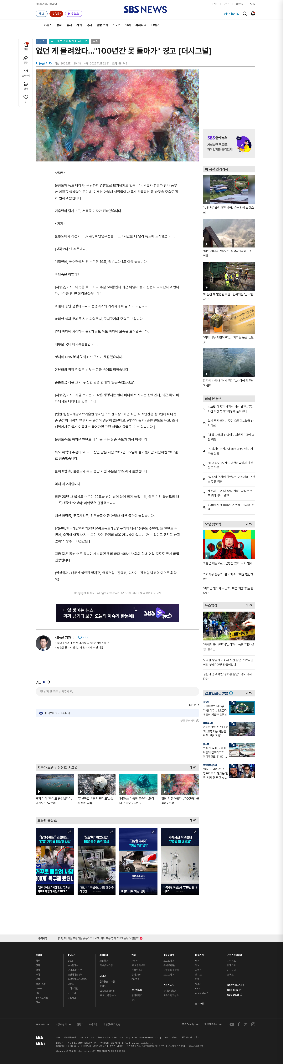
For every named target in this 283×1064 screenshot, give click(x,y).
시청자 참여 (63, 1025)
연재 (133, 954)
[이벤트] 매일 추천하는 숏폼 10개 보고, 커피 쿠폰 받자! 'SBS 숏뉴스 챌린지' (98, 937)
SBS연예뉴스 (234, 984)
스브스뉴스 (168, 984)
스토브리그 (168, 974)
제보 (197, 965)
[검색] (245, 14)
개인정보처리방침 (111, 1024)
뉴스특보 (72, 997)
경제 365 (136, 974)
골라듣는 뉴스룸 (107, 981)
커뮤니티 (231, 970)
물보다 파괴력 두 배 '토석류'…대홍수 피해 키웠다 (83, 642)
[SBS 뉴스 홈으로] (145, 9)
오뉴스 (71, 983)
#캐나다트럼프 (231, 13)
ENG (215, 4)
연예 (128, 25)
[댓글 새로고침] (48, 682)
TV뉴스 (155, 25)
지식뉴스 (231, 960)
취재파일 (140, 25)
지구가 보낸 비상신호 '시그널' (69, 41)
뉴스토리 (72, 993)
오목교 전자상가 (171, 995)
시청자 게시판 (201, 993)
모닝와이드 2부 (75, 974)
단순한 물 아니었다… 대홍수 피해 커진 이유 (80, 647)
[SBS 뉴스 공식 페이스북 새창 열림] (239, 1024)
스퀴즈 (230, 974)
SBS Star (232, 989)
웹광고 (80, 1024)
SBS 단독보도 (138, 965)
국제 (89, 25)
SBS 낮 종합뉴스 (108, 995)
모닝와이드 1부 (75, 970)
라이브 (198, 970)
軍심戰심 (104, 960)
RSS (197, 988)
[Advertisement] (117, 743)
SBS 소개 (43, 1025)
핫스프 (206, 744)
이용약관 (93, 1024)
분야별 (39, 954)
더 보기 (192, 766)
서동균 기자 (63, 637)
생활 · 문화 (41, 983)
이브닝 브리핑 (106, 965)
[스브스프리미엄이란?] (232, 693)
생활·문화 (102, 25)
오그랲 (206, 702)
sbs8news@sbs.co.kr (148, 1037)
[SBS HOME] (252, 4)
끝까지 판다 (136, 995)
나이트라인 (73, 988)
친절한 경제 (136, 970)
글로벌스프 (208, 723)
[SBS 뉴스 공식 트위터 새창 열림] (245, 1024)
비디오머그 (168, 954)
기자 (197, 979)
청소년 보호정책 (196, 1046)
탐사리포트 (136, 988)
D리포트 (135, 979)
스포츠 (117, 25)
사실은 (134, 960)
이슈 (38, 1002)
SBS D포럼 (233, 994)
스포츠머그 (168, 960)
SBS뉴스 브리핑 (107, 990)
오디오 (103, 975)
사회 (79, 25)
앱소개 (198, 983)
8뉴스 (48, 25)
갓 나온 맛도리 (170, 990)
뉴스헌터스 (73, 965)
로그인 (226, 4)
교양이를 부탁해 (210, 765)
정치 (59, 25)
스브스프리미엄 (234, 954)
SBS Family (190, 1025)
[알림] (253, 13)
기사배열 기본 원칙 (176, 1046)
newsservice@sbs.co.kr (142, 1043)
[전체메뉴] (37, 25)
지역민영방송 (213, 1025)
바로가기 (199, 954)
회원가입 (240, 4)
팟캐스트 (231, 965)
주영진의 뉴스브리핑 (77, 979)
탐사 (133, 1000)
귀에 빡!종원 (169, 965)
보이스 (103, 986)
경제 (69, 25)
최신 (38, 960)
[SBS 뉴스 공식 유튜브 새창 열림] (232, 1024)
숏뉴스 (198, 974)
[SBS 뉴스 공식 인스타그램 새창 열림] (253, 1024)
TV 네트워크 (42, 997)
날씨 (197, 960)
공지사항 (199, 1003)
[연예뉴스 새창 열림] (229, 143)
